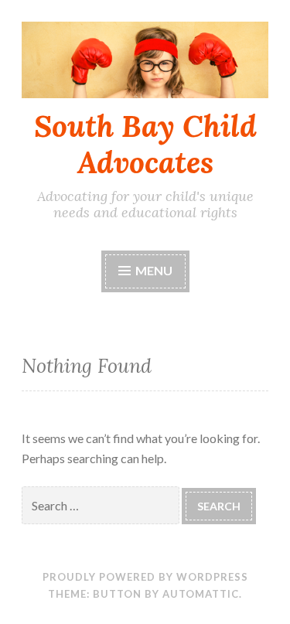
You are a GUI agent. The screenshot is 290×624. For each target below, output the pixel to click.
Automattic (200, 594)
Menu (153, 270)
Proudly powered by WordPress (145, 577)
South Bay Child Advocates (145, 144)
